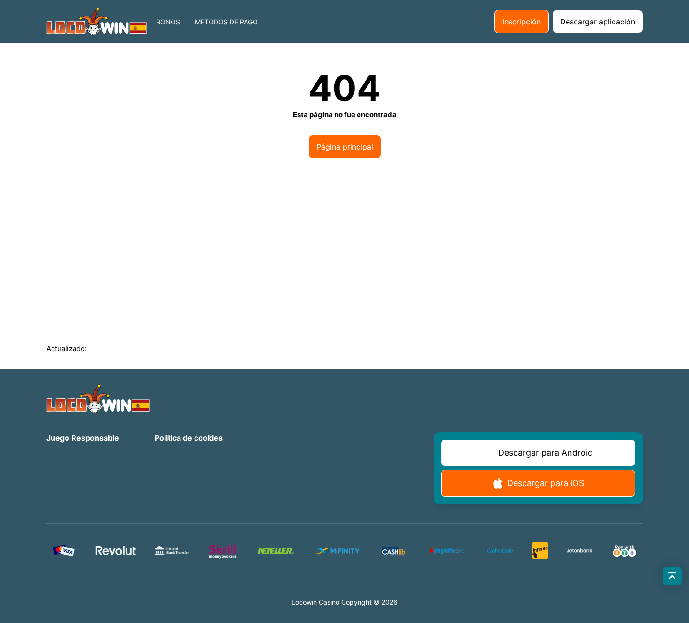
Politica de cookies (189, 438)
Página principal (344, 146)
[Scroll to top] (672, 576)
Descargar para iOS (545, 483)
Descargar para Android (545, 453)
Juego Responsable (82, 438)
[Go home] (96, 22)
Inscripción (521, 21)
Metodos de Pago (226, 22)
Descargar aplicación (597, 21)
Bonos (168, 22)
